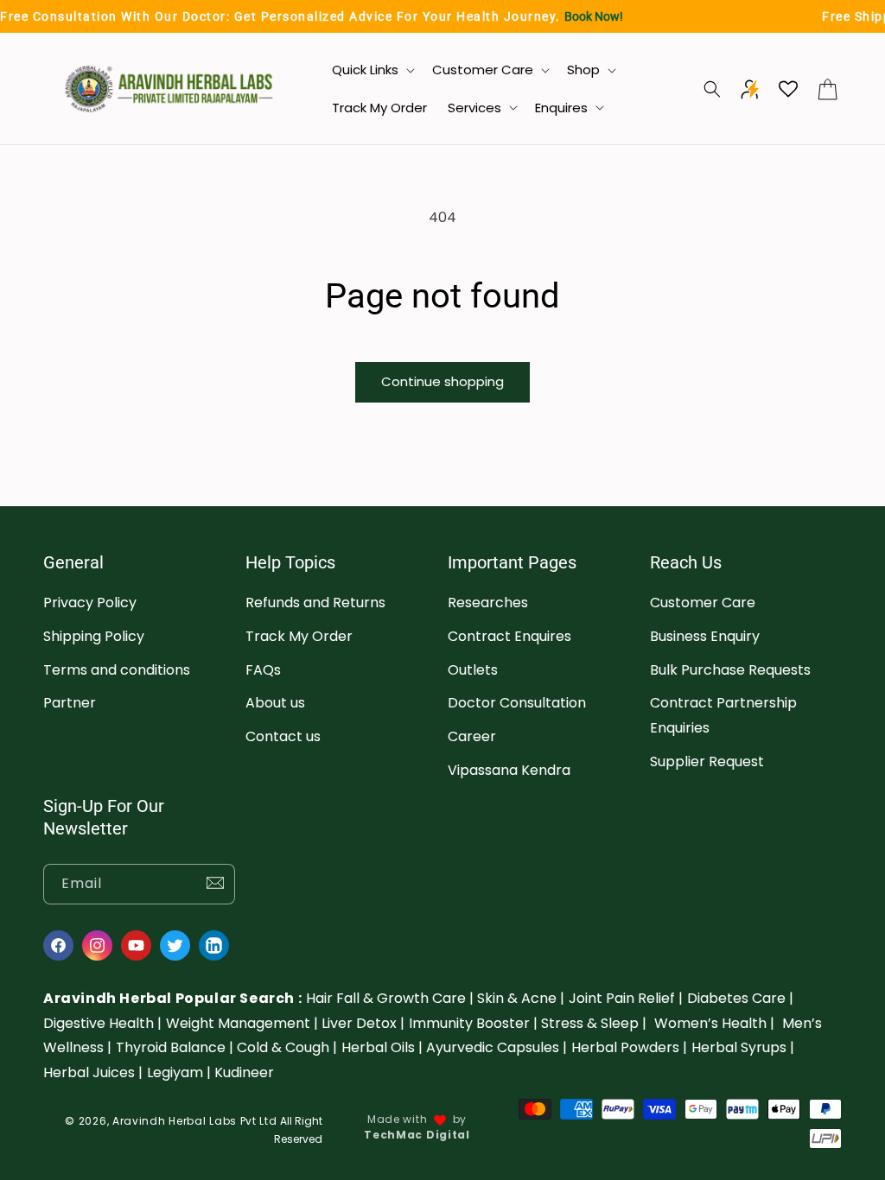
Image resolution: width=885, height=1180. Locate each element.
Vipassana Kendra (509, 770)
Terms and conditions (116, 670)
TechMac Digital (417, 1134)
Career (472, 736)
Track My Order (299, 636)
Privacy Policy (90, 602)
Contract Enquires (509, 636)
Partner (69, 703)
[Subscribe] (215, 884)
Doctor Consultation (517, 703)
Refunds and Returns (315, 602)
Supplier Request (707, 761)
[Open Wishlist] (788, 89)
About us (275, 703)
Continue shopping (442, 381)
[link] (390, 998)
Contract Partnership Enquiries (723, 715)
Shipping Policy (93, 636)
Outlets (473, 670)
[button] (372, 70)
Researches (488, 602)
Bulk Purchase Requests (730, 670)
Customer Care (702, 602)
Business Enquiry (705, 636)
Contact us (283, 736)
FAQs (263, 670)
